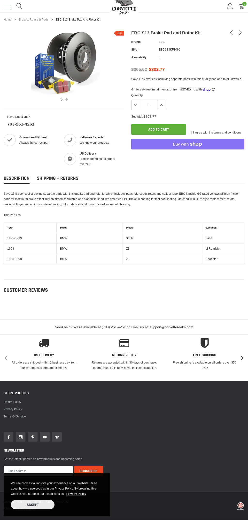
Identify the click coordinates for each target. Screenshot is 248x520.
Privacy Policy (13, 409)
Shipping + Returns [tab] (57, 178)
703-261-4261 (20, 123)
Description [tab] (17, 178)
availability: (139, 57)
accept (33, 504)
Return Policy (12, 402)
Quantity (137, 95)
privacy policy (76, 494)
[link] (231, 32)
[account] (230, 6)
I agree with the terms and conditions (216, 132)
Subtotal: (137, 116)
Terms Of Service (15, 416)
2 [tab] (66, 99)
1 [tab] (61, 99)
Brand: (136, 42)
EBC (162, 42)
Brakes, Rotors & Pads (33, 19)
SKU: (135, 49)
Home (8, 19)
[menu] (7, 6)
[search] (19, 6)
